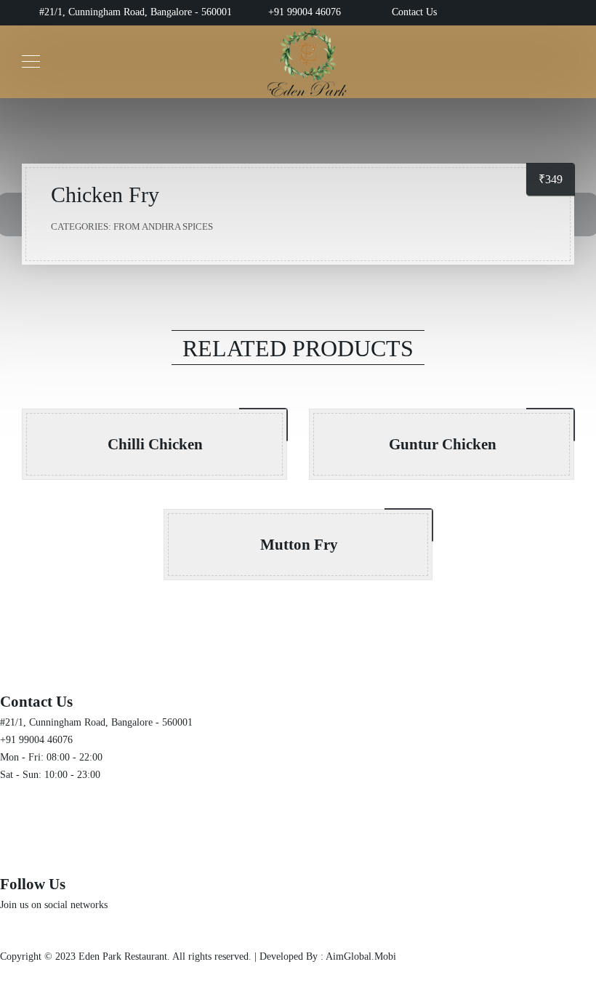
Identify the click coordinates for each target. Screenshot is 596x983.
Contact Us (414, 12)
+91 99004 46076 (304, 12)
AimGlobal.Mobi (361, 956)
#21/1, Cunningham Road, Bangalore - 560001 (134, 12)
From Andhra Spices (163, 226)
